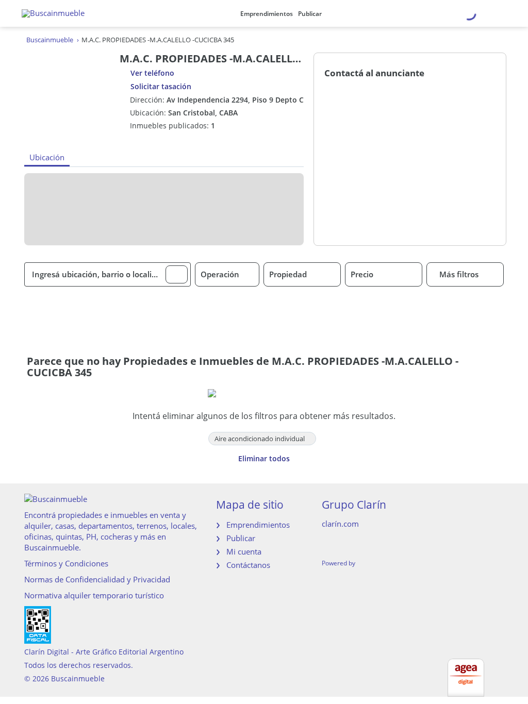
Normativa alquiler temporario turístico (94, 595)
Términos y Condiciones (66, 563)
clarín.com (340, 523)
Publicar (310, 13)
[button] (177, 274)
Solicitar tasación (160, 86)
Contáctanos (248, 565)
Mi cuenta (243, 551)
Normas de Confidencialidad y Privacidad (97, 579)
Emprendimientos (266, 13)
